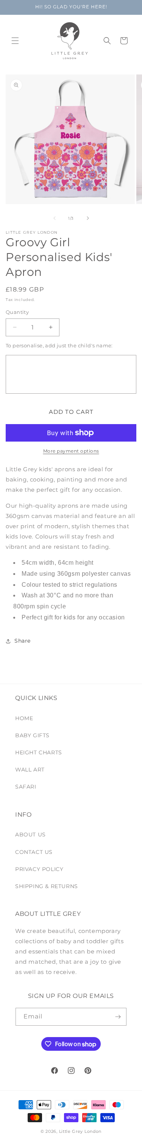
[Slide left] (54, 218)
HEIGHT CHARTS (38, 752)
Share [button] (22, 640)
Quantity (17, 312)
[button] (15, 40)
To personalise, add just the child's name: (59, 345)
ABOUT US (30, 834)
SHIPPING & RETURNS (46, 886)
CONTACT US (34, 852)
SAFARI (25, 786)
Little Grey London (80, 1131)
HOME (24, 718)
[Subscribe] (117, 1017)
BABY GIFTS (32, 735)
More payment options (71, 451)
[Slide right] (88, 218)
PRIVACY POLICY (39, 869)
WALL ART (30, 769)
